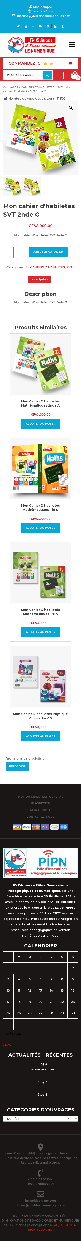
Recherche (47, 75)
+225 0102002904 (40, 1179)
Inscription (40, 803)
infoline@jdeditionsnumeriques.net (43, 16)
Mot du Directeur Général (40, 796)
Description (39, 279)
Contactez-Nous (40, 816)
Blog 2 (42, 1094)
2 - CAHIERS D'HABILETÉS (35, 87)
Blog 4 (42, 1064)
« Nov (7, 1045)
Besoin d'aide (43, 11)
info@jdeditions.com (40, 1200)
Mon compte (42, 7)
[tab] (39, 279)
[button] (72, 45)
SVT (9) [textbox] (37, 1119)
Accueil (8, 87)
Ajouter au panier (48, 252)
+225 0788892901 (40, 1183)
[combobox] (40, 1119)
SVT (60, 87)
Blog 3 (42, 1082)
